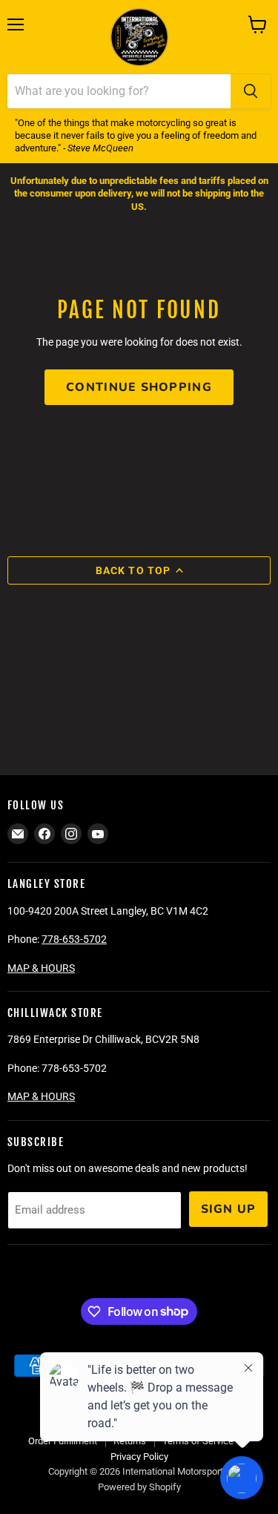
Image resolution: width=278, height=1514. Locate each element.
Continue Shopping (139, 387)
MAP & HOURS (41, 968)
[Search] (251, 91)
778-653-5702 (74, 939)
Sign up (229, 1209)
